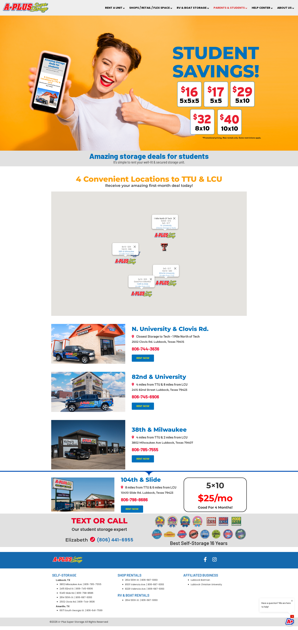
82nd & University (166, 274)
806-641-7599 (94, 610)
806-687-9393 (84, 597)
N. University (166, 226)
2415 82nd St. (67, 588)
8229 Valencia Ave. (135, 588)
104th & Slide (142, 285)
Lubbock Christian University (206, 584)
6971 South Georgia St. (72, 610)
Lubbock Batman (200, 580)
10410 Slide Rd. (67, 593)
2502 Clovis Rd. (68, 601)
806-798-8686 (85, 593)
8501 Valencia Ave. (135, 584)
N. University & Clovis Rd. (170, 328)
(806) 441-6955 (115, 540)
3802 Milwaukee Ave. (71, 584)
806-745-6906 (84, 588)
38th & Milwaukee (126, 252)
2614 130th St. (67, 597)
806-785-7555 (92, 584)
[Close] (134, 246)
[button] (125, 261)
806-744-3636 (86, 601)
